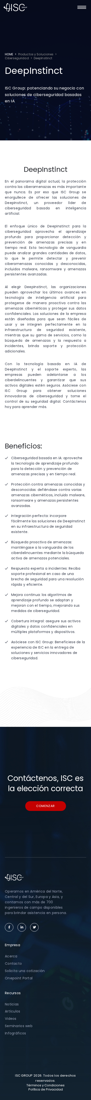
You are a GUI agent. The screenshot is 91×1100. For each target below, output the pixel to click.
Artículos (12, 1011)
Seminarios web (19, 1025)
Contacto (13, 963)
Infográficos (15, 1033)
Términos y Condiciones (45, 1085)
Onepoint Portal (19, 978)
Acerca (11, 956)
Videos (11, 1018)
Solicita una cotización (25, 970)
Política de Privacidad (45, 1089)
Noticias (12, 1004)
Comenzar (45, 806)
